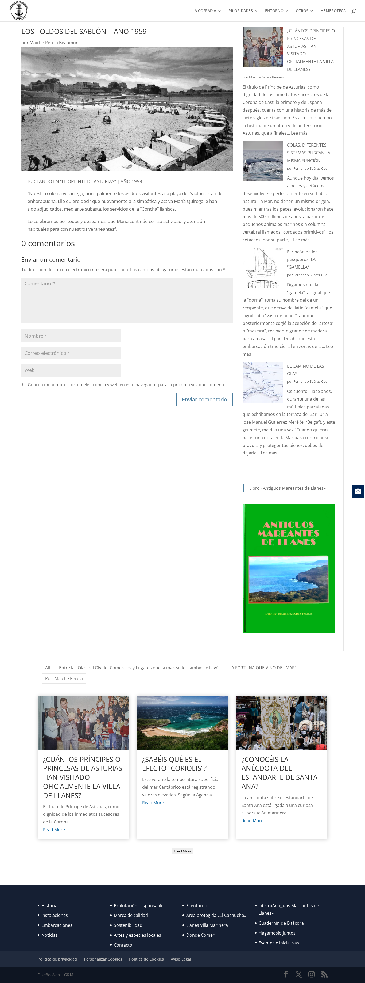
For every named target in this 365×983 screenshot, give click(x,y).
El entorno (196, 906)
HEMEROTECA (333, 11)
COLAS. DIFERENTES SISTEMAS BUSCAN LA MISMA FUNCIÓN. (308, 153)
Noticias (49, 935)
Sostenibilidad (128, 925)
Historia (49, 906)
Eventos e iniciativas (279, 943)
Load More (182, 851)
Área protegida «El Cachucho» (216, 915)
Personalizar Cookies (103, 959)
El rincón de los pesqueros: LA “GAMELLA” (302, 259)
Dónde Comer (200, 935)
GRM (68, 974)
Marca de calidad (131, 915)
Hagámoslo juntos (277, 933)
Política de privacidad (57, 959)
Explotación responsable (139, 906)
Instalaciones (54, 915)
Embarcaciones (56, 925)
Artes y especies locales (137, 935)
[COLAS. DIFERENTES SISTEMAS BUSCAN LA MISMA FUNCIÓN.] (263, 162)
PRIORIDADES (240, 11)
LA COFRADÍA (204, 11)
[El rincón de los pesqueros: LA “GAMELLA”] (263, 269)
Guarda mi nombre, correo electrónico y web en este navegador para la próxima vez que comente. (127, 385)
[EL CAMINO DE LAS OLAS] (263, 383)
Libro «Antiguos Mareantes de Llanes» (287, 488)
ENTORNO (274, 11)
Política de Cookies (146, 959)
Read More (54, 830)
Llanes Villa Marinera (207, 925)
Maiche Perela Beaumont (55, 42)
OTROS (302, 11)
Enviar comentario (204, 399)
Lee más (299, 133)
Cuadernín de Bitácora (281, 923)
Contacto (123, 945)
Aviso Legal (181, 959)
